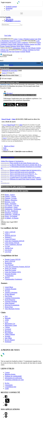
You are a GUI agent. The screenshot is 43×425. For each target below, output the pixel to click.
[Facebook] (6, 397)
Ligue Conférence (22, 42)
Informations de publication (13, 378)
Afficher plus (4, 50)
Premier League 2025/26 (12, 259)
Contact (7, 372)
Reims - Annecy (10, 194)
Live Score (8, 250)
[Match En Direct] (7, 356)
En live (7, 383)
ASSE (7, 320)
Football (11, 6)
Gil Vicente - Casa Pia (12, 205)
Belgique (13, 46)
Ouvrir (3, 224)
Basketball (9, 8)
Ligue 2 (21, 39)
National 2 (8, 237)
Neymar (7, 291)
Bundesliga (5, 41)
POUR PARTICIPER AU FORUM (19, 95)
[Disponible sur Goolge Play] (9, 106)
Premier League (29, 39)
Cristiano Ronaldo (10, 289)
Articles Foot (9, 248)
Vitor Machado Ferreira (12, 309)
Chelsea (7, 327)
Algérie (32, 44)
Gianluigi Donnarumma (12, 298)
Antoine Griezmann (11, 292)
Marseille (8, 318)
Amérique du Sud (6, 51)
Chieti (38, 63)
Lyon (6, 322)
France (39, 42)
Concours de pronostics (13, 21)
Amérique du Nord (34, 50)
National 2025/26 (10, 235)
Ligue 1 (16, 39)
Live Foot (8, 252)
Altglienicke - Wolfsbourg (13, 209)
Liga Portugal (9, 265)
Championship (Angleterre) (13, 279)
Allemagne (20, 44)
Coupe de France (10, 239)
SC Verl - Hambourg (11, 211)
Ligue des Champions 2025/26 (14, 241)
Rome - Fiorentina (10, 203)
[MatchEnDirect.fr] (21, 3)
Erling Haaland (9, 303)
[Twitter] (7, 402)
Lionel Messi (9, 287)
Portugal (26, 44)
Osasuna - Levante (11, 198)
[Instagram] (6, 405)
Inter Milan (8, 338)
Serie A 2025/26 (10, 261)
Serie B (7, 277)
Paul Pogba (8, 296)
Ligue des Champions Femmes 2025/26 (17, 266)
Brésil (18, 46)
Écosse (2, 46)
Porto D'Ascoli (7, 55)
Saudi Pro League (15, 41)
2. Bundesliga (9, 275)
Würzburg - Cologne (11, 213)
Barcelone (8, 331)
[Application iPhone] (6, 414)
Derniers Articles (7, 157)
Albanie (33, 48)
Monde (28, 51)
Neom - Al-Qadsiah (11, 216)
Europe (17, 51)
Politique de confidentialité (13, 376)
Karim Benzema (10, 300)
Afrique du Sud (25, 48)
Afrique (24, 50)
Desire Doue (9, 307)
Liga (35, 39)
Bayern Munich (10, 340)
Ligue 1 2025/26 (10, 232)
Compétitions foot (10, 387)
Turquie (7, 46)
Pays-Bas (37, 44)
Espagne (10, 44)
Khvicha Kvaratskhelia (12, 305)
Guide (7, 388)
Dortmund (8, 341)
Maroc (23, 46)
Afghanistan (16, 48)
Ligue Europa (12, 42)
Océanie (22, 51)
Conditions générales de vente (14, 380)
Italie (14, 44)
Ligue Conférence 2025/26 (13, 244)
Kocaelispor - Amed (11, 207)
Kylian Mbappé (10, 294)
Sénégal (27, 46)
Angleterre (3, 44)
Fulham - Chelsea (10, 196)
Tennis (8, 10)
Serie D (4, 73)
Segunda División (10, 274)
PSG (6, 316)
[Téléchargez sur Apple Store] (21, 106)
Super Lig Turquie (10, 268)
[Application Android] (6, 417)
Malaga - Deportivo (11, 200)
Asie (13, 51)
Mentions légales (10, 374)
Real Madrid (9, 332)
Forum (11, 65)
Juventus (7, 336)
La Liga (7, 246)
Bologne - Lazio (10, 202)
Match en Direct (9, 146)
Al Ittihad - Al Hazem (11, 218)
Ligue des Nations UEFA (13, 272)
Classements (9, 385)
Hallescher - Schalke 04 (12, 214)
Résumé (6, 65)
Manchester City (10, 323)
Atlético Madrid (10, 334)
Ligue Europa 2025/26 (12, 243)
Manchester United (11, 325)
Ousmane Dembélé (11, 301)
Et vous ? (9, 93)
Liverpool (8, 329)
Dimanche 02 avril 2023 (9, 70)
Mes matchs (9, 19)
